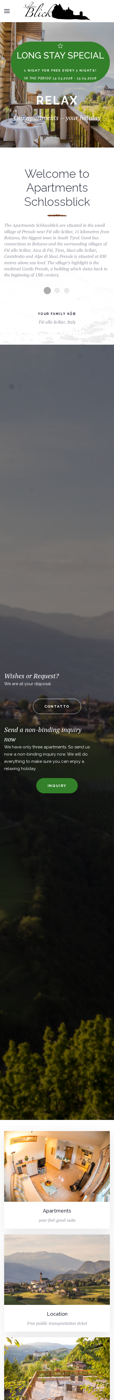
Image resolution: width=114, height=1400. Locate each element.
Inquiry (57, 786)
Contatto (57, 706)
